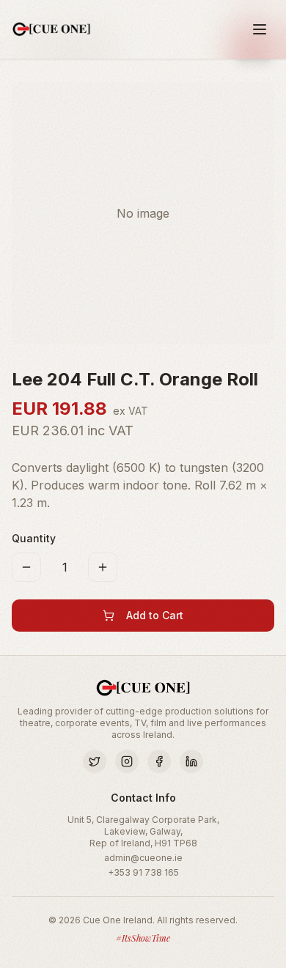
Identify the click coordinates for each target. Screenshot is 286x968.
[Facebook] (159, 761)
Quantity (34, 538)
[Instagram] (127, 761)
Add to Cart (154, 615)
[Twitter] (94, 761)
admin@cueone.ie (143, 857)
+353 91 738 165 (143, 872)
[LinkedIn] (191, 761)
